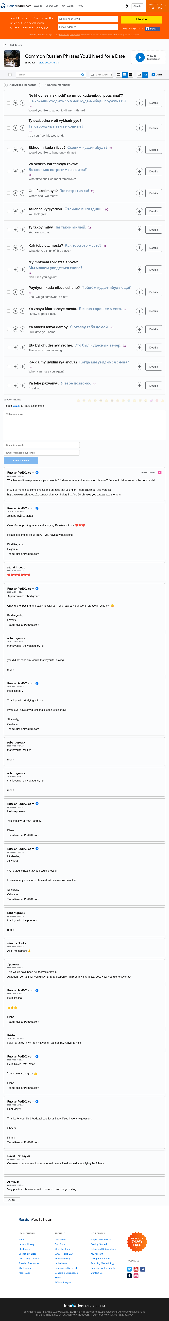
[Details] (153, 103)
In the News (61, 1263)
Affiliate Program (63, 1282)
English (159, 75)
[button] (126, 6)
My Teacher (67, 6)
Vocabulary (52, 6)
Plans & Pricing (62, 1258)
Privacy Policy (75, 35)
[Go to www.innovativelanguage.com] (84, 1305)
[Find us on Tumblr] (129, 1275)
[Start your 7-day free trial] (137, 1242)
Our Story (60, 1244)
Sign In (137, 6)
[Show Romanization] (145, 75)
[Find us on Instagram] (136, 1275)
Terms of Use (64, 35)
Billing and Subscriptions (103, 1249)
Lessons (38, 6)
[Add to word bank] (139, 103)
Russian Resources (29, 1263)
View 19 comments (49, 62)
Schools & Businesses (66, 1273)
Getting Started (99, 1244)
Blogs (58, 1277)
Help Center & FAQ (101, 1239)
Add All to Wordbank (57, 85)
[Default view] (125, 75)
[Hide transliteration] (139, 75)
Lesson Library (26, 1244)
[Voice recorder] (22, 103)
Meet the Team (62, 1249)
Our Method (61, 1239)
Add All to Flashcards (22, 85)
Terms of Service (118, 1315)
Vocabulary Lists (27, 1253)
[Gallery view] (130, 75)
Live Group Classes (29, 1258)
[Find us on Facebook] (142, 1269)
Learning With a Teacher (104, 1268)
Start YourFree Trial (156, 6)
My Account (97, 1253)
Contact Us (96, 1273)
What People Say (64, 1253)
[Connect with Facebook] (152, 28)
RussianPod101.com (105, 1312)
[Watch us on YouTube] (136, 1269)
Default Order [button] (102, 75)
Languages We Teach (66, 1268)
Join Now (141, 19)
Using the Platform (100, 1258)
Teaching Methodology (103, 1263)
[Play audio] (15, 103)
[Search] (51, 75)
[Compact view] (119, 75)
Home (22, 1239)
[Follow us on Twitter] (129, 1269)
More (80, 6)
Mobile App (24, 1273)
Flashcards (24, 1249)
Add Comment (21, 460)
